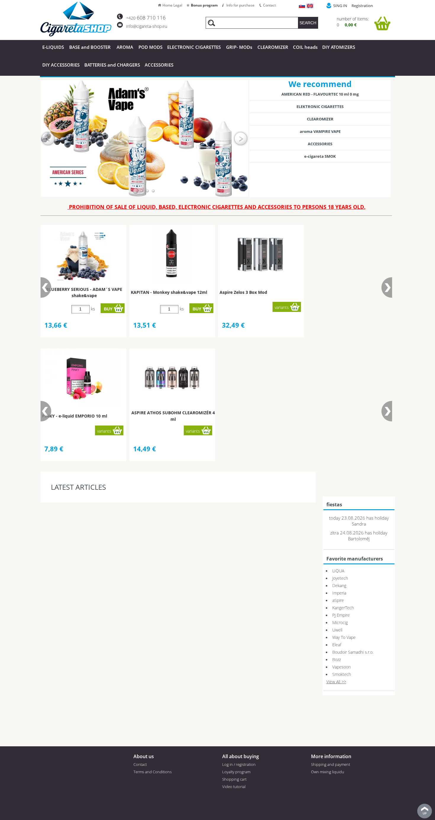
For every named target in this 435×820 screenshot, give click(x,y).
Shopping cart (234, 779)
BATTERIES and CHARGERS (112, 65)
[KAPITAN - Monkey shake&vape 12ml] (171, 254)
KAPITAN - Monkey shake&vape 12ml (169, 292)
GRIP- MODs (239, 47)
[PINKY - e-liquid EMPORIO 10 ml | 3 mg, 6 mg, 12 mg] (83, 378)
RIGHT (240, 138)
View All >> (336, 681)
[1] (135, 191)
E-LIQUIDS (53, 47)
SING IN (340, 5)
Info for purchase (240, 5)
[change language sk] (302, 6)
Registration (362, 5)
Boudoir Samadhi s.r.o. (352, 652)
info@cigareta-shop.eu (146, 26)
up (424, 811)
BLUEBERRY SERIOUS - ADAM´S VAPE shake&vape (84, 292)
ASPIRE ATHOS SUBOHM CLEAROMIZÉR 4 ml (173, 416)
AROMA (125, 47)
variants (282, 307)
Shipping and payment (330, 764)
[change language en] (310, 6)
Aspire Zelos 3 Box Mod (243, 292)
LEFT (48, 138)
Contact (269, 5)
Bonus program (204, 5)
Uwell (337, 630)
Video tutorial (234, 786)
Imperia (339, 593)
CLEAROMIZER (272, 47)
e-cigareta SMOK (320, 156)
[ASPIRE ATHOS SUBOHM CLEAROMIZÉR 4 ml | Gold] (172, 378)
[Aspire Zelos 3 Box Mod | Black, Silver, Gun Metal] (260, 254)
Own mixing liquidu (327, 771)
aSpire (338, 600)
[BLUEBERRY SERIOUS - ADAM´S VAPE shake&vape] (83, 254)
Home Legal (172, 5)
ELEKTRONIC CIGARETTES (320, 106)
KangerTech (343, 607)
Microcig (340, 622)
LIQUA (338, 570)
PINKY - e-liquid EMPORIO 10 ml (74, 416)
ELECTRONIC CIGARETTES (194, 47)
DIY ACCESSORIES (61, 65)
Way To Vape (344, 637)
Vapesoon (341, 667)
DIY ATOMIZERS (338, 47)
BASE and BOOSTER (90, 47)
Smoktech (341, 674)
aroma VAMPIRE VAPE (320, 131)
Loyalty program (236, 771)
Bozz (336, 659)
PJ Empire (341, 615)
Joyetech (340, 578)
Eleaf (336, 644)
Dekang (339, 585)
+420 (146, 18)
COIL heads (305, 47)
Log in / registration (239, 764)
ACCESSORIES (159, 65)
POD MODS (150, 47)
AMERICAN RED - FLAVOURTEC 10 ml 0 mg (320, 94)
